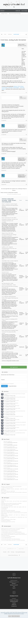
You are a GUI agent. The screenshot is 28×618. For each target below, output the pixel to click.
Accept (9, 616)
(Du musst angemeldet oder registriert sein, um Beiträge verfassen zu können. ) (14, 189)
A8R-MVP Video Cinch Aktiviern (9, 344)
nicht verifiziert (4, 509)
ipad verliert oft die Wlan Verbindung (8, 510)
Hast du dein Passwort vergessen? (7, 383)
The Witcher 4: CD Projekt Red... (9, 454)
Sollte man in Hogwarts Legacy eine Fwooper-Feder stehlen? (15, 424)
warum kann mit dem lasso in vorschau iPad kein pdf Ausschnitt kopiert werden (14, 513)
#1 (26, 92)
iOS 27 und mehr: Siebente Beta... (10, 449)
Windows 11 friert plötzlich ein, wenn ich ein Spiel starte (11, 486)
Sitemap (12, 552)
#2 (26, 120)
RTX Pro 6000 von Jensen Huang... (10, 475)
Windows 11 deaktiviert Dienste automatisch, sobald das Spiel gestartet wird (14, 489)
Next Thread (17, 194)
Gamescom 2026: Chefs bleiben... (10, 470)
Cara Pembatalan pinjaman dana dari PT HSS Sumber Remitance (13, 533)
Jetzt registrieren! (14, 367)
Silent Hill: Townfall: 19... (8, 441)
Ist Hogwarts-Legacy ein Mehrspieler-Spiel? (11, 405)
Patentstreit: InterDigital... (8, 444)
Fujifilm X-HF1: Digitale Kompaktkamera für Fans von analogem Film (9, 248)
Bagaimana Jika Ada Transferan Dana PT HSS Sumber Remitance (13, 528)
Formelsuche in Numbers (5, 520)
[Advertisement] (14, 23)
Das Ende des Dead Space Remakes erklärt (11, 419)
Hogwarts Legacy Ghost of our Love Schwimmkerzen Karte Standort (14, 433)
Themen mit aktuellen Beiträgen (15, 13)
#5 (26, 170)
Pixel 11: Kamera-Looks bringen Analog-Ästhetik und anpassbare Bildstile (10, 205)
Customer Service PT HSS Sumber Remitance (9, 530)
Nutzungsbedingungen (20, 552)
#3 (26, 134)
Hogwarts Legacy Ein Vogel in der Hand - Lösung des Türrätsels (15, 430)
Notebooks (14, 604)
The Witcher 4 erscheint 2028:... (9, 446)
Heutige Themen (4, 13)
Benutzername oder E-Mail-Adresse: (7, 374)
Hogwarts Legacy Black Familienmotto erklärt (12, 408)
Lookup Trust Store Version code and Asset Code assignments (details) (14, 502)
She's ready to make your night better (8, 491)
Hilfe (9, 552)
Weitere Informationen (16, 616)
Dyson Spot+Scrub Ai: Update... (9, 457)
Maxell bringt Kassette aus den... (9, 478)
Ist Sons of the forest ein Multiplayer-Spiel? (11, 427)
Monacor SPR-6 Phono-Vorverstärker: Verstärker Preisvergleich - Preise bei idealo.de (13, 88)
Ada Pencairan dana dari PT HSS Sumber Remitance (10, 539)
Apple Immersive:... (7, 467)
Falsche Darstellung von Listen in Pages (8, 519)
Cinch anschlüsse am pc (7, 352)
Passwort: (3, 379)
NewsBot (5, 442)
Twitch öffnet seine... (7, 462)
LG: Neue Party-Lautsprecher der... (10, 465)
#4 (26, 153)
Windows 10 (11, 582)
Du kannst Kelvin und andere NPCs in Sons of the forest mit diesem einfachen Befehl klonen (14, 398)
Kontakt (4, 552)
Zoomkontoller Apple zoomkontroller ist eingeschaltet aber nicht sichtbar (14, 518)
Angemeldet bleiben (12, 386)
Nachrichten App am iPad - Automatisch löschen (10, 504)
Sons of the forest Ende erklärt (9, 413)
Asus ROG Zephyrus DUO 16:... (9, 460)
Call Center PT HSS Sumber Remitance (8, 536)
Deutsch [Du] (21, 548)
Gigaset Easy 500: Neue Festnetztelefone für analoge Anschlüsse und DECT (9, 234)
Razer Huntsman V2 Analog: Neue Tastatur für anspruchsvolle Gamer (10, 332)
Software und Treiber (14, 600)
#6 (26, 184)
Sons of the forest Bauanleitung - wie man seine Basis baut (14, 411)
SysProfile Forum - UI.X (11, 548)
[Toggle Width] (4, 549)
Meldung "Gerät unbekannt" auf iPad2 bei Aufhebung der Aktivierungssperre (14, 515)
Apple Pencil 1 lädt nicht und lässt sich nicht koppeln (10, 511)
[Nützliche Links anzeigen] (26, 34)
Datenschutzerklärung (13, 555)
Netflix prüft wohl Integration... (9, 452)
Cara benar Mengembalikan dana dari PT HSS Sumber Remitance (13, 540)
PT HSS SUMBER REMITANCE (6, 537)
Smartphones (14, 606)
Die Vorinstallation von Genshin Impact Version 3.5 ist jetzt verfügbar (14, 394)
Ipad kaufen (3, 499)
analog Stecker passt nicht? (9, 310)
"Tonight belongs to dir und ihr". (7, 487)
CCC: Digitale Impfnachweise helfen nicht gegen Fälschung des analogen (10, 298)
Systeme (14, 603)
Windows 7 (14, 583)
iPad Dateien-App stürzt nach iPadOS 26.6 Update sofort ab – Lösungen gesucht (14, 507)
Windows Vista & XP (14, 585)
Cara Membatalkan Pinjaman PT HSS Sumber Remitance (11, 532)
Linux (14, 586)
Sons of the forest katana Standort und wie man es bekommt (15, 422)
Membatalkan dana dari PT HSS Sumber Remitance (10, 529)
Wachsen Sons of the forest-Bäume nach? (11, 400)
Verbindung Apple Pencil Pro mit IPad (8, 521)
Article (5, 395)
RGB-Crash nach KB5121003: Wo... (10, 473)
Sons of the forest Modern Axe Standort (11, 403)
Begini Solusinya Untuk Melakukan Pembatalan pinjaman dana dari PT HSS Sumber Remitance (14, 535)
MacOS (14, 588)
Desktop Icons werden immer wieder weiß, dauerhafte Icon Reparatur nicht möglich (14, 493)
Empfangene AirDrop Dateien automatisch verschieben (11, 503)
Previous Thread (11, 194)
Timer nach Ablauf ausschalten (6, 505)
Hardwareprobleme (14, 601)
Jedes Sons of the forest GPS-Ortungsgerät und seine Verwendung (13, 417)
